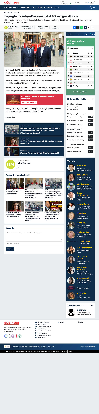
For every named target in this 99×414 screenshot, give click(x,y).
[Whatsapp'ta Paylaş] (81, 27)
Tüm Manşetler (42, 333)
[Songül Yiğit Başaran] (71, 259)
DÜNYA (33, 8)
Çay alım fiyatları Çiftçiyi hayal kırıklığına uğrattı (85, 273)
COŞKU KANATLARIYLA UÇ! (83, 297)
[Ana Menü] (93, 8)
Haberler (7, 12)
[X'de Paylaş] (77, 27)
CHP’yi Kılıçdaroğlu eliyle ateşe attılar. (83, 208)
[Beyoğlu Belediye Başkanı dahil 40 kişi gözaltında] (34, 49)
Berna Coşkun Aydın (84, 248)
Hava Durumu (42, 324)
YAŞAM (56, 8)
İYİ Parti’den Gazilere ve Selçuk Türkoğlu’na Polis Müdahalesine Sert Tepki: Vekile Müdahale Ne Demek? (53, 193)
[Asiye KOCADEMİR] (71, 280)
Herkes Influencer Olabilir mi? (83, 262)
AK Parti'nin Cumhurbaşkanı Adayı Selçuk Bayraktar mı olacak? (84, 169)
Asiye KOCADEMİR (83, 278)
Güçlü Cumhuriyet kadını (83, 251)
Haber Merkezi (23, 163)
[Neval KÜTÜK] (71, 295)
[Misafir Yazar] (72, 241)
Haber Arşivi (41, 337)
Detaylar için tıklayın (80, 92)
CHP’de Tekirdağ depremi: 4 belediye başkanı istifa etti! (13, 214)
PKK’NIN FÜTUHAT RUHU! (83, 199)
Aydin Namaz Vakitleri (44, 326)
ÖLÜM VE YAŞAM (83, 288)
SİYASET (16, 8)
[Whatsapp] (19, 336)
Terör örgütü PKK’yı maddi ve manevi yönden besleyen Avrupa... (83, 227)
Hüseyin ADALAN (83, 184)
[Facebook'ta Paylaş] (74, 27)
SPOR (40, 8)
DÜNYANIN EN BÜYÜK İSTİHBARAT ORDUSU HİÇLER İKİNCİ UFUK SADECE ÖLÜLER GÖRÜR (84, 188)
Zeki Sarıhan (81, 213)
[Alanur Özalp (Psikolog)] (71, 270)
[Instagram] (13, 336)
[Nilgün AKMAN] (71, 177)
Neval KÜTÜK (81, 293)
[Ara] (91, 8)
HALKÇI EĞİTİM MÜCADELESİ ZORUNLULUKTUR (83, 217)
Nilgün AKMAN (82, 175)
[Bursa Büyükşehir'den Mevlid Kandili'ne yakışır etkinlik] (15, 183)
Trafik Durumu (42, 329)
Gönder (10, 249)
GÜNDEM (8, 8)
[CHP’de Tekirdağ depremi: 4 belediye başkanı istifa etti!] (15, 206)
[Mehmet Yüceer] (71, 206)
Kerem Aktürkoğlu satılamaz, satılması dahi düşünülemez (84, 314)
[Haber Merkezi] (10, 164)
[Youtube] (16, 336)
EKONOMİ (25, 8)
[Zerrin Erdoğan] (71, 234)
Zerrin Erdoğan (83, 232)
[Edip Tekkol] (71, 225)
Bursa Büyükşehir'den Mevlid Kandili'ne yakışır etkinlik (14, 191)
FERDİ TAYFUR (84, 244)
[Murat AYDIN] (71, 168)
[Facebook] (6, 336)
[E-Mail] (18, 167)
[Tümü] (92, 161)
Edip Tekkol (81, 223)
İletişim (80, 322)
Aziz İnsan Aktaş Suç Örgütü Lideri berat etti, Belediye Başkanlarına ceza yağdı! (52, 216)
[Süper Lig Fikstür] (92, 99)
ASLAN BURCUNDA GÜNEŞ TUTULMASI (84, 178)
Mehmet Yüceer (83, 204)
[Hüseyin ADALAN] (71, 187)
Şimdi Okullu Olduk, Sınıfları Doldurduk (84, 282)
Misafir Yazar (85, 241)
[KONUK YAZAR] (71, 312)
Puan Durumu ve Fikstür (45, 331)
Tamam (70, 351)
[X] (9, 336)
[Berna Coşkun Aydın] (71, 250)
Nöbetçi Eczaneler (43, 322)
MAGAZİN (48, 8)
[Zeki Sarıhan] (71, 216)
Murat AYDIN (81, 165)
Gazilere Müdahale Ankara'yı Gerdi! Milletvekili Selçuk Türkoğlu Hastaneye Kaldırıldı (32, 216)
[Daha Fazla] (85, 27)
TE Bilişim (92, 346)
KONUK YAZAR (81, 310)
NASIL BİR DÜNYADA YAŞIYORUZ (84, 236)
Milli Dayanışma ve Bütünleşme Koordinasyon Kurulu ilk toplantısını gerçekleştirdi (33, 193)
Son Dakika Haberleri (44, 335)
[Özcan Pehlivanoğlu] (71, 196)
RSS (8, 346)
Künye (62, 322)
